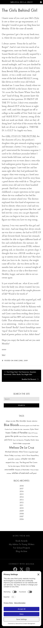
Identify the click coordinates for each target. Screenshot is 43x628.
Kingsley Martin (29, 440)
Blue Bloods (11, 425)
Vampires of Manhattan (22, 470)
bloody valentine (32, 421)
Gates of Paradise (19, 432)
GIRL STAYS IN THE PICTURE (21, 136)
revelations (17, 459)
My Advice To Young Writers (21, 544)
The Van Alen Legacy (14, 466)
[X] (21, 569)
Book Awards (21, 540)
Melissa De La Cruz (21, 447)
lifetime (37, 440)
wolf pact (32, 473)
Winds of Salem (34, 470)
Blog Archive (21, 551)
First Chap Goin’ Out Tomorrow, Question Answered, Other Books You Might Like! (20, 373)
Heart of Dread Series (32, 436)
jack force (8, 440)
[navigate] (40, 2)
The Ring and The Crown (28, 462)
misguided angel (33, 452)
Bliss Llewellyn (21, 421)
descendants (26, 429)
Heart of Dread (23, 436)
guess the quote (11, 436)
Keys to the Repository (18, 440)
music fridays (17, 455)
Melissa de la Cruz (21, 2)
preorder (11, 459)
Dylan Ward (34, 429)
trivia (23, 466)
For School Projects (21, 547)
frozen (8, 433)
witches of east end (20, 473)
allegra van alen (10, 421)
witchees (9, 473)
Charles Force (8, 429)
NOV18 (24, 455)
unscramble (9, 469)
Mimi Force (23, 452)
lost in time (17, 443)
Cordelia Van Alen (18, 429)
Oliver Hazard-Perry (32, 455)
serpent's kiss (10, 462)
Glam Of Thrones (32, 433)
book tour (36, 425)
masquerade (26, 444)
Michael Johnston (11, 452)
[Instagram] (28, 569)
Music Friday (9, 455)
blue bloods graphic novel (26, 425)
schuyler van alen (28, 459)
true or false (30, 466)
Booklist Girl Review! (29, 379)
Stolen (17, 462)
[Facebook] (15, 569)
